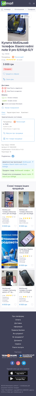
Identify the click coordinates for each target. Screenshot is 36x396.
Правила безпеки (18, 330)
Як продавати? (18, 337)
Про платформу (18, 316)
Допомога (18, 340)
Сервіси (18, 344)
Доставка (18, 323)
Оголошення (19, 9)
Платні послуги (18, 347)
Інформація (18, 327)
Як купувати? (18, 333)
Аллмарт (7, 9)
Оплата (18, 320)
